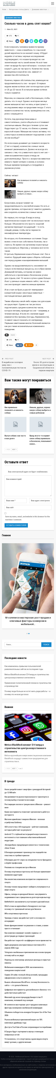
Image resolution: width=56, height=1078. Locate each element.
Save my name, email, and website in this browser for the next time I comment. (27, 518)
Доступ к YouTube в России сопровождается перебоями (28, 1027)
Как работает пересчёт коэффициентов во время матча (28, 940)
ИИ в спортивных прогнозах (16, 914)
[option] (28, 587)
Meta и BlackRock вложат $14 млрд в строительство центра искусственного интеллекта (25, 748)
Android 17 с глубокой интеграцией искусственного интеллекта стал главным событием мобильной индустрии (26, 837)
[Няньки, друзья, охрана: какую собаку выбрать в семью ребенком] (10, 194)
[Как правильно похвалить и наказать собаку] (10, 183)
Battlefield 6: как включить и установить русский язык (27, 902)
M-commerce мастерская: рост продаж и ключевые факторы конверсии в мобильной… (28, 621)
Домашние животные (13, 18)
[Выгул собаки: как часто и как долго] (15, 424)
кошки (13, 335)
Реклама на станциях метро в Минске (20, 867)
